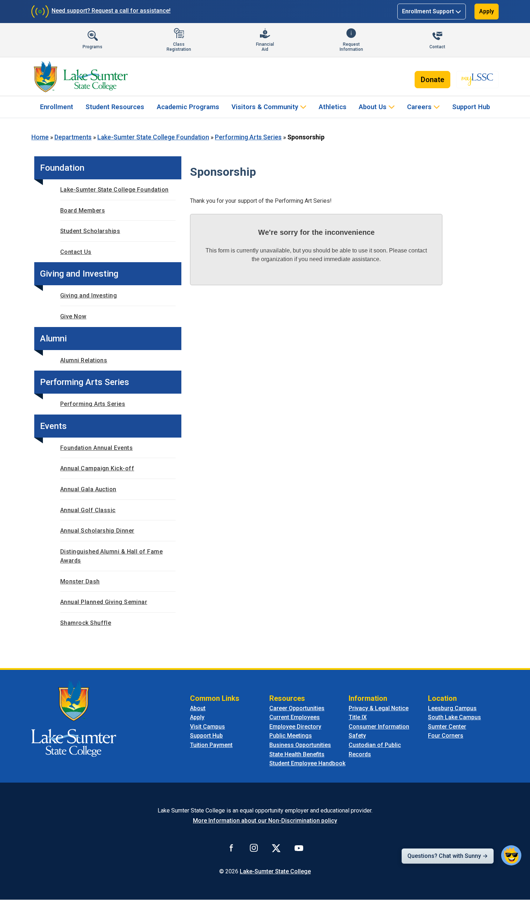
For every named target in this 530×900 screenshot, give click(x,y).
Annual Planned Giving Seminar (103, 602)
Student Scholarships (90, 231)
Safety (357, 735)
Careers (419, 107)
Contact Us (76, 251)
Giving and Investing (88, 295)
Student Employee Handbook (307, 763)
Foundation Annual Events (96, 447)
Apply (486, 11)
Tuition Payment (211, 745)
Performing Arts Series (248, 137)
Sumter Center (447, 726)
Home (40, 137)
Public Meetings (290, 735)
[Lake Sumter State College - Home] (73, 718)
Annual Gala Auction (88, 489)
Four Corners (445, 735)
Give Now (73, 316)
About (198, 708)
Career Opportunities (296, 708)
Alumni (53, 338)
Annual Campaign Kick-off (97, 468)
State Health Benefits (296, 754)
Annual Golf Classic (88, 510)
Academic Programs (188, 107)
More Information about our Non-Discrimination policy (265, 820)
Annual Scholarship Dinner (97, 530)
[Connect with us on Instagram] (253, 848)
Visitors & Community (264, 107)
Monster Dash (80, 581)
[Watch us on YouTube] (299, 848)
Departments (73, 137)
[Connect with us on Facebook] (231, 848)
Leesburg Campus (452, 708)
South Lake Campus (454, 717)
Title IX (358, 717)
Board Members (82, 210)
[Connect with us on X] (276, 848)
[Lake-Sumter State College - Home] (80, 77)
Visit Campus (207, 726)
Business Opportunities (300, 745)
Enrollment (56, 107)
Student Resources (114, 107)
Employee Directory (295, 726)
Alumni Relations (83, 360)
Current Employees (294, 717)
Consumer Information (379, 726)
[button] (511, 855)
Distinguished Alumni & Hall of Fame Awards (111, 556)
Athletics (332, 107)
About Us (373, 107)
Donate (432, 79)
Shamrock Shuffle (85, 622)
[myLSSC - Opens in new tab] (477, 79)
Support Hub (471, 107)
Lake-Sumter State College (275, 871)
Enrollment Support (428, 11)
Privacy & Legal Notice (378, 708)
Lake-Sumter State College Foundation (153, 137)
